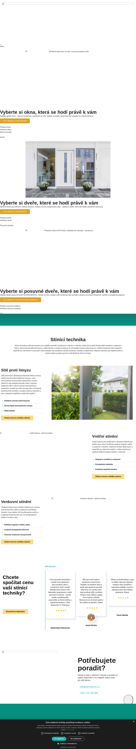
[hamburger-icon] (1, 44)
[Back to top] (128, 700)
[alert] (68, 734)
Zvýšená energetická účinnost (16, 530)
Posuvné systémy (6, 225)
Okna (2, 46)
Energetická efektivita (104, 464)
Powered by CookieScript (68, 747)
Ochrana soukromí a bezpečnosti (17, 535)
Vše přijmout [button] (59, 739)
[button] (22, 400)
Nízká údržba (9, 411)
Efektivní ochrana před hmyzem (17, 401)
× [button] (133, 721)
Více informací (70, 730)
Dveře (2, 137)
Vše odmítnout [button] (76, 739)
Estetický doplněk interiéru (106, 469)
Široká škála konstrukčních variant (18, 406)
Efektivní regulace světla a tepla (17, 525)
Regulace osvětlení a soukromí (107, 459)
